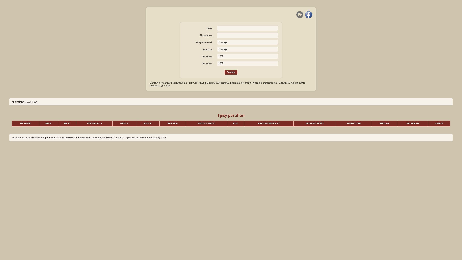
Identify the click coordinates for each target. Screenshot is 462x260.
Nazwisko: (206, 35)
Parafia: (208, 49)
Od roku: (207, 56)
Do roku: (207, 63)
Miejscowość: (204, 42)
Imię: (210, 28)
